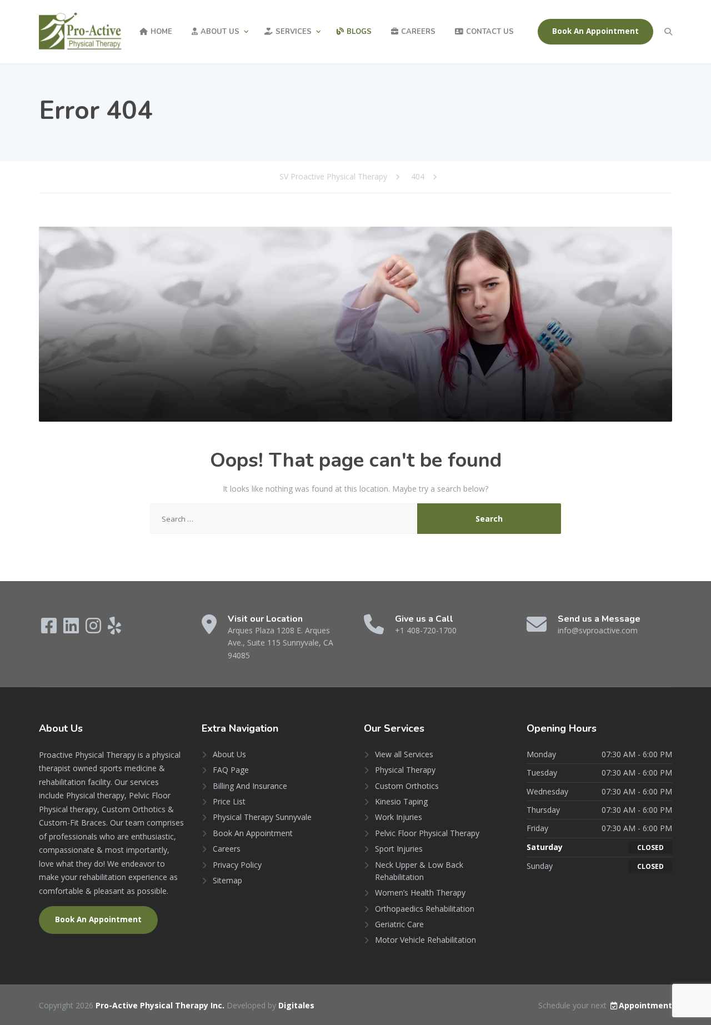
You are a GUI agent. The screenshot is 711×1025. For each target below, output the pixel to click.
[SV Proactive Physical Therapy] (80, 31)
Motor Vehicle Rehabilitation (425, 939)
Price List (229, 801)
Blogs (359, 32)
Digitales (296, 1005)
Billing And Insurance (250, 786)
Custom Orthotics (407, 786)
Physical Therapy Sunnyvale (262, 817)
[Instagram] (94, 629)
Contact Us (490, 32)
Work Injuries (398, 817)
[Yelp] (114, 629)
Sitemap (227, 880)
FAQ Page (231, 769)
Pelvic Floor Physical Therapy (427, 833)
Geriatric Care (399, 924)
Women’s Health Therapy (420, 892)
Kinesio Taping (401, 801)
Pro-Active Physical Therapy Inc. (161, 1005)
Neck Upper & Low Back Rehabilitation (419, 870)
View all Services (404, 754)
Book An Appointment (595, 31)
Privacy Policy (237, 864)
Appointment (645, 1005)
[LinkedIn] (72, 629)
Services (294, 32)
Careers (418, 32)
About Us (220, 32)
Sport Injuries (399, 848)
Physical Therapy (405, 769)
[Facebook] (50, 629)
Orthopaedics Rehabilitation (424, 908)
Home (161, 32)
